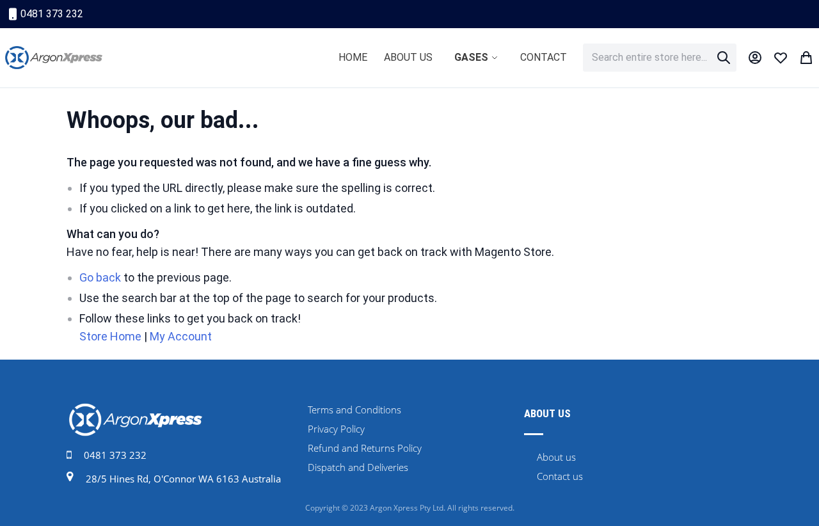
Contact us (560, 476)
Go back (100, 277)
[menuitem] (352, 57)
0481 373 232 (51, 14)
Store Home (110, 336)
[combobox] (659, 58)
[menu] (453, 57)
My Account (181, 336)
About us (556, 456)
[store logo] (53, 58)
